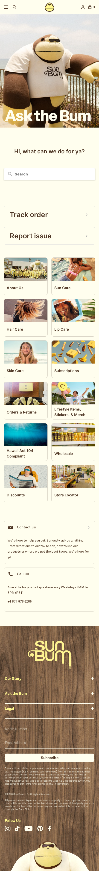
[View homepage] (50, 7)
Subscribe (49, 758)
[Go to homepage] (49, 655)
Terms (27, 784)
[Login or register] (83, 7)
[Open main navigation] (6, 7)
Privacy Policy (61, 784)
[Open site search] (15, 7)
